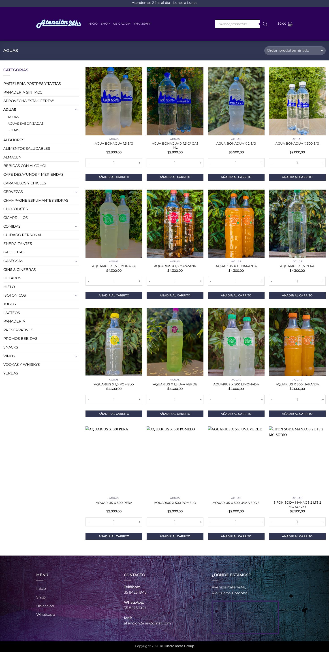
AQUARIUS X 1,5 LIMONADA (114, 266)
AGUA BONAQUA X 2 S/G (236, 143)
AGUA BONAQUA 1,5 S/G (114, 143)
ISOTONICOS (14, 295)
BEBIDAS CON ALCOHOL (25, 166)
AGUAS (9, 109)
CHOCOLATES (15, 209)
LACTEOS (11, 313)
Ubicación (122, 23)
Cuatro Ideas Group (179, 646)
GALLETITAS (14, 252)
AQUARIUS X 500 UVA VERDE (236, 503)
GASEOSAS (13, 261)
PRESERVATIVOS (18, 330)
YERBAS (10, 373)
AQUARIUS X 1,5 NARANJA (236, 266)
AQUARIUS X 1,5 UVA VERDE (175, 384)
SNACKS (10, 347)
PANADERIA (14, 321)
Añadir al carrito (114, 177)
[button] (285, 24)
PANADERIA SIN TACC (22, 92)
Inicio (93, 23)
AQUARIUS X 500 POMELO (175, 503)
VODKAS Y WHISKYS (21, 365)
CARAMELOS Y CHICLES (24, 183)
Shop (105, 23)
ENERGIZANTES (17, 244)
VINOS (9, 356)
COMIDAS (12, 226)
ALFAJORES (13, 140)
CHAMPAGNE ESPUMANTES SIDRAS (35, 200)
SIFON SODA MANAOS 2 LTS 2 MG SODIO (297, 504)
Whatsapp (142, 23)
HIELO (9, 287)
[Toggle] (76, 109)
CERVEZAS (13, 192)
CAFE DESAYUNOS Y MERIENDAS (33, 174)
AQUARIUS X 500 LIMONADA (236, 384)
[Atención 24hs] (58, 24)
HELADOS (12, 278)
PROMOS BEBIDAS (20, 339)
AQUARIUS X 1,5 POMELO (114, 384)
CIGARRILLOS (15, 218)
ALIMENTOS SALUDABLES (26, 149)
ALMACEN (12, 157)
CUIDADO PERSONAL (22, 235)
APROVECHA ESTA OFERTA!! (28, 101)
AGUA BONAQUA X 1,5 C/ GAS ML (175, 145)
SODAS (13, 130)
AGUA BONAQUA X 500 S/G (297, 143)
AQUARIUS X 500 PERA (114, 503)
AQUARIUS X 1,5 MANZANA (175, 266)
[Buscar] (265, 23)
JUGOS (9, 304)
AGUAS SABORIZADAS (26, 124)
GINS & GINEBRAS (19, 269)
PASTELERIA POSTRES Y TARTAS (32, 84)
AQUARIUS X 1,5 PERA (297, 266)
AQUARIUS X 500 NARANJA (297, 384)
